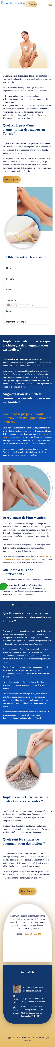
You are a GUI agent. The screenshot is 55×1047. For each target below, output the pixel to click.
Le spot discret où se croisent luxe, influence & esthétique (34, 1000)
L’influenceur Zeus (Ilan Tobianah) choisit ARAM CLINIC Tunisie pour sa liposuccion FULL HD (32, 1011)
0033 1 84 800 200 (33, 934)
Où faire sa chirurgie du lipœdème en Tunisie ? (33, 989)
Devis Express (29, 4)
